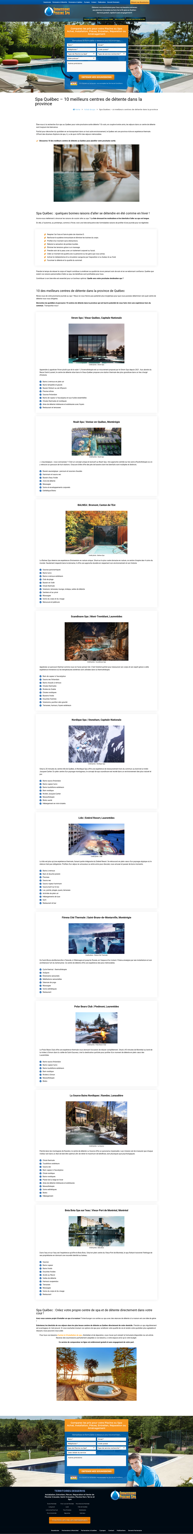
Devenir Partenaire (113, 2)
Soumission (47, 2)
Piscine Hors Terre (105, 19)
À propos (87, 2)
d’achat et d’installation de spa (69, 1335)
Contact (93, 2)
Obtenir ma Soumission (140, 2)
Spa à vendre (120, 19)
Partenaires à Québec (75, 2)
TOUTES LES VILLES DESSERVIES (69, 1520)
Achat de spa (89, 109)
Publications (102, 2)
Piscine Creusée (90, 19)
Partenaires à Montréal (59, 2)
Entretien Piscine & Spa (135, 19)
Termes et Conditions (116, 83)
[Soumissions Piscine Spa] (57, 10)
